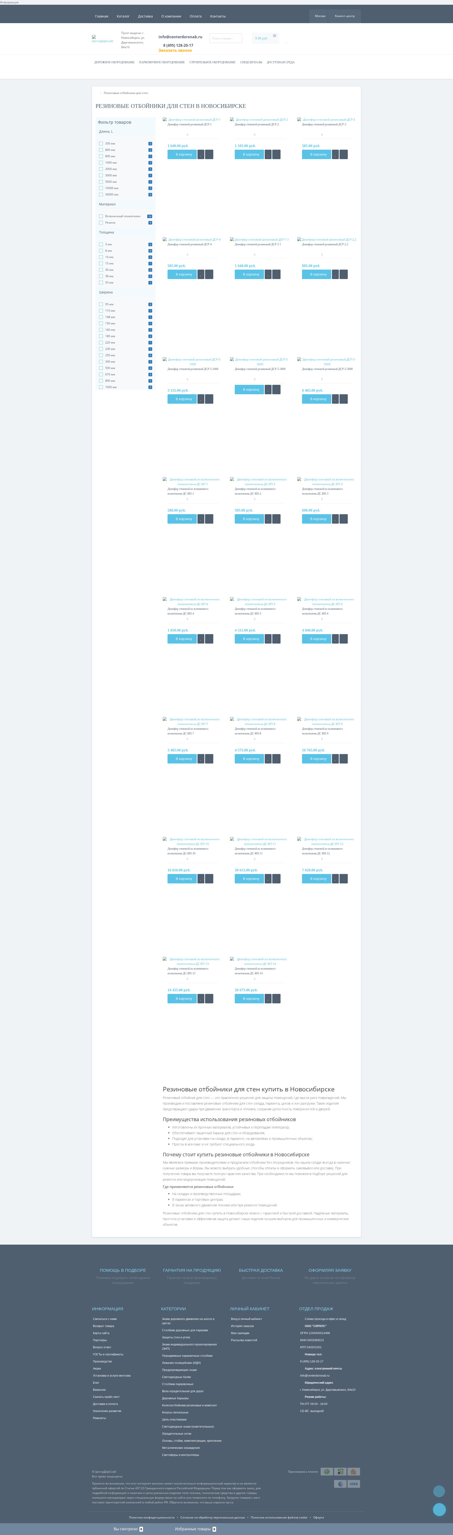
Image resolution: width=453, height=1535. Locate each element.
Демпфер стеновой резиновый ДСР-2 (257, 124)
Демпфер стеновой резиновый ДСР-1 (190, 124)
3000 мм (111, 175)
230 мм (110, 349)
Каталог (123, 16)
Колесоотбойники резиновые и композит (189, 1405)
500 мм (110, 368)
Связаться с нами (105, 1319)
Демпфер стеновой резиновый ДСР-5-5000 (327, 369)
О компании (171, 16)
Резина (110, 222)
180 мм (110, 336)
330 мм (110, 143)
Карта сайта (101, 1333)
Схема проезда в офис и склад (325, 1319)
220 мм (110, 342)
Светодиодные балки (176, 1377)
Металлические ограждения (181, 1448)
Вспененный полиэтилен (123, 216)
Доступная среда (281, 62)
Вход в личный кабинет (246, 1319)
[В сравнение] (209, 154)
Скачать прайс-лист (106, 1397)
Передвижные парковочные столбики (187, 1355)
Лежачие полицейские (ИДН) (181, 1363)
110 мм (110, 311)
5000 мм (111, 182)
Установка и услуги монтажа (112, 1375)
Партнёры (100, 1340)
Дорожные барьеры (175, 1398)
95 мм (109, 304)
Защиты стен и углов (176, 1337)
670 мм (110, 374)
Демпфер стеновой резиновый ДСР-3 (324, 124)
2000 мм (111, 169)
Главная (101, 16)
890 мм (110, 156)
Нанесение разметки (107, 1411)
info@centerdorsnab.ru (180, 36)
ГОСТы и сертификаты (108, 1354)
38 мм (109, 276)
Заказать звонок (175, 50)
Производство (102, 1361)
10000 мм (111, 188)
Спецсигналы (251, 62)
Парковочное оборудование (162, 62)
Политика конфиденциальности (152, 1517)
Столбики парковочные (177, 1384)
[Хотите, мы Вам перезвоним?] (439, 1509)
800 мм (110, 150)
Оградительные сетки (176, 1433)
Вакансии (99, 1389)
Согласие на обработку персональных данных (212, 1517)
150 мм (110, 323)
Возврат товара (103, 1326)
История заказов (242, 1326)
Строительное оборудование (212, 62)
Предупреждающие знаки (179, 1370)
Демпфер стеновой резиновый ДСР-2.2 (325, 244)
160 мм (110, 330)
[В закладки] (200, 154)
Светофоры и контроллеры (180, 1455)
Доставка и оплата (105, 1404)
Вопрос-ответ (102, 1347)
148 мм (110, 317)
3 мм (108, 244)
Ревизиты (99, 1418)
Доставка (145, 16)
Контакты (218, 16)
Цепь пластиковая (174, 1419)
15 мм (109, 263)
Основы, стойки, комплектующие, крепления (192, 1440)
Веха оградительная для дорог (183, 1391)
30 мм (109, 270)
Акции (97, 1368)
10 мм (109, 257)
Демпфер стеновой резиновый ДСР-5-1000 (193, 369)
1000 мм (111, 163)
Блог (96, 1382)
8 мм (108, 251)
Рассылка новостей (244, 1340)
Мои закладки (240, 1333)
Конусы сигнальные (175, 1412)
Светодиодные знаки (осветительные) (188, 1426)
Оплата (196, 16)
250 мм (110, 355)
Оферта (318, 1517)
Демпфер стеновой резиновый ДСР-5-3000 (260, 369)
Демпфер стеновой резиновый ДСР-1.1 (258, 244)
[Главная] (97, 93)
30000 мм (111, 194)
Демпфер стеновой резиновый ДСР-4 (190, 244)
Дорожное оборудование (114, 62)
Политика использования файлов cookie (279, 1517)
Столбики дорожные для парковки (185, 1330)
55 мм (109, 282)
